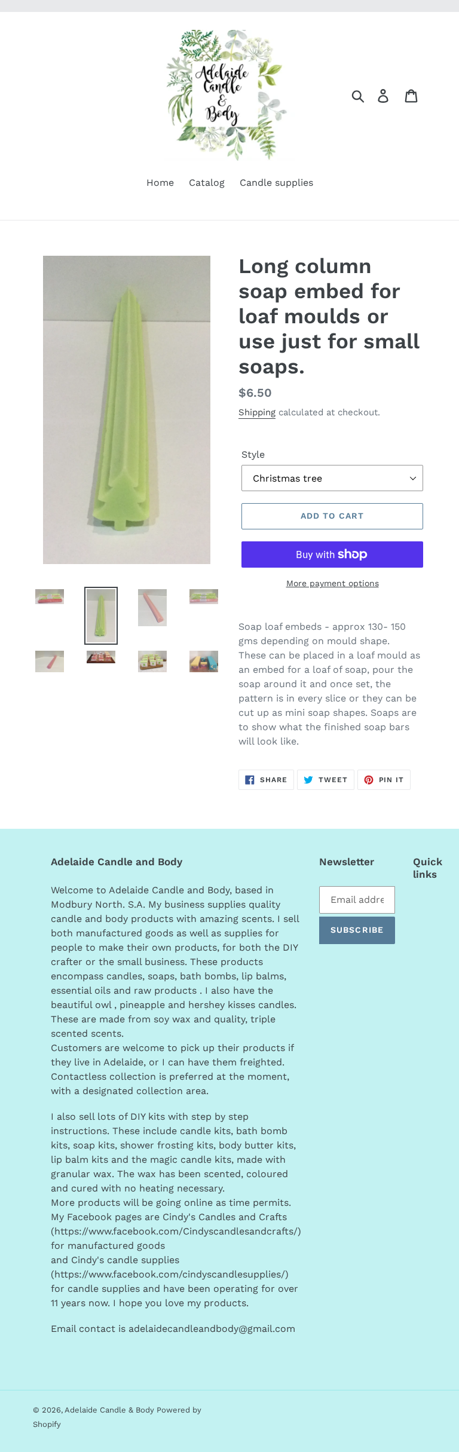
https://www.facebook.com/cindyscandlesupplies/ (169, 1274)
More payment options (332, 583)
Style (253, 454)
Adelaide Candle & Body (111, 1409)
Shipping (257, 412)
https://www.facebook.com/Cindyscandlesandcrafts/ (176, 1231)
